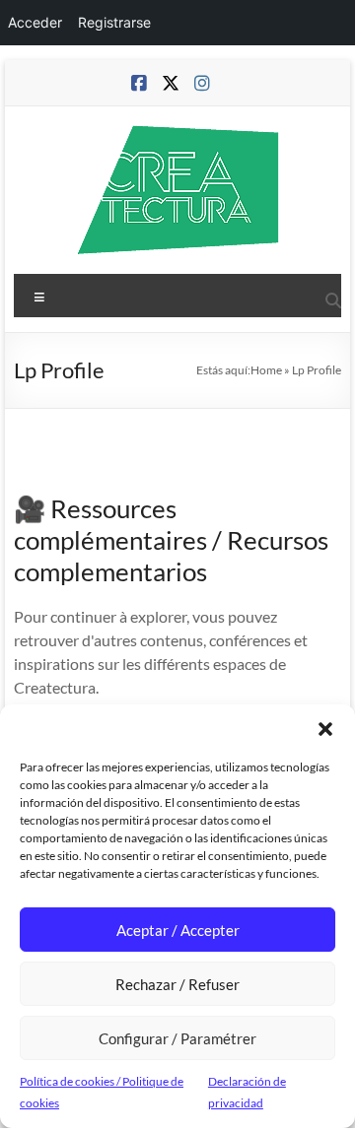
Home (266, 370)
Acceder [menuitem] (35, 22)
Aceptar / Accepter (178, 930)
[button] (325, 729)
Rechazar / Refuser (177, 984)
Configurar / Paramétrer (177, 1038)
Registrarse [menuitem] (114, 22)
